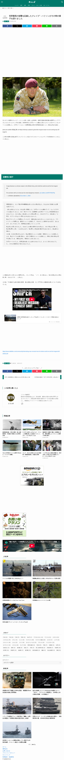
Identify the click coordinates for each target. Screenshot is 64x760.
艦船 (44, 650)
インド (21, 639)
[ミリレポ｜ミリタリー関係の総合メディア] (32, 2)
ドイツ (21, 642)
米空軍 (6, 650)
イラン (14, 639)
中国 (39, 645)
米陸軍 (13, 650)
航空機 (28, 650)
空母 (32, 647)
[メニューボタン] (2, 2)
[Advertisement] (32, 51)
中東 (45, 645)
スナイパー (19, 363)
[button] (7, 26)
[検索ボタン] (62, 2)
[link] (22, 404)
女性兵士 (6, 647)
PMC (23, 637)
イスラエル (6, 639)
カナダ (49, 639)
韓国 (59, 650)
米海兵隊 (50, 647)
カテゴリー (6, 660)
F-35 (17, 637)
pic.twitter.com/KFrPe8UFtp (47, 192)
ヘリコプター (50, 642)
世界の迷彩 (31, 645)
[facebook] (29, 744)
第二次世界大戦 (40, 647)
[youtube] (33, 744)
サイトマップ (6, 755)
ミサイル (15, 645)
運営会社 (5, 749)
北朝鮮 (51, 645)
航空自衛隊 (36, 650)
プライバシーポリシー (9, 753)
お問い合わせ (6, 751)
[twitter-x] (31, 744)
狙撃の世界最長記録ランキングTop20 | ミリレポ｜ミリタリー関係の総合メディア (38, 317)
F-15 (5, 637)
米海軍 (58, 647)
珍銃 (26, 647)
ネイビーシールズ (31, 642)
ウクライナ (30, 639)
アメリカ (48, 637)
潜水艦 (19, 647)
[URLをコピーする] (56, 26)
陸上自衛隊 (51, 650)
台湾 (58, 645)
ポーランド (6, 645)
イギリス (14, 363)
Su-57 (29, 637)
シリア (56, 639)
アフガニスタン (38, 637)
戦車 (13, 647)
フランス (41, 642)
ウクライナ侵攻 (40, 639)
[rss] (35, 744)
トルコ (14, 642)
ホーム (4, 747)
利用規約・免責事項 (8, 757)
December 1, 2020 (25, 195)
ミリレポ (11, 403)
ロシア (23, 645)
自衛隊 (20, 650)
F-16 (11, 637)
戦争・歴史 (6, 21)
